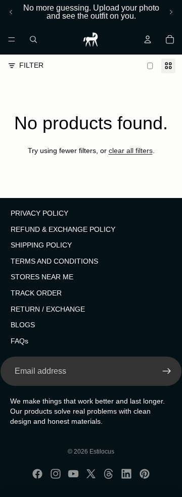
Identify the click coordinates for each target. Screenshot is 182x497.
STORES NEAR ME (42, 277)
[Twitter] (91, 474)
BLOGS (23, 325)
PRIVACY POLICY (39, 213)
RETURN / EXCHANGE (48, 309)
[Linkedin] (126, 474)
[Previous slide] (11, 12)
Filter (31, 65)
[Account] (147, 39)
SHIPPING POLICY (41, 245)
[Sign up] (166, 371)
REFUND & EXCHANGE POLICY (63, 229)
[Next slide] (171, 12)
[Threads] (109, 474)
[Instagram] (56, 474)
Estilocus (101, 451)
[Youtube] (73, 474)
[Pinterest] (145, 474)
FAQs (19, 341)
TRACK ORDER (36, 293)
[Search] (33, 39)
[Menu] (11, 39)
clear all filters (131, 150)
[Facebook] (37, 474)
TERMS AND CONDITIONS (54, 261)
